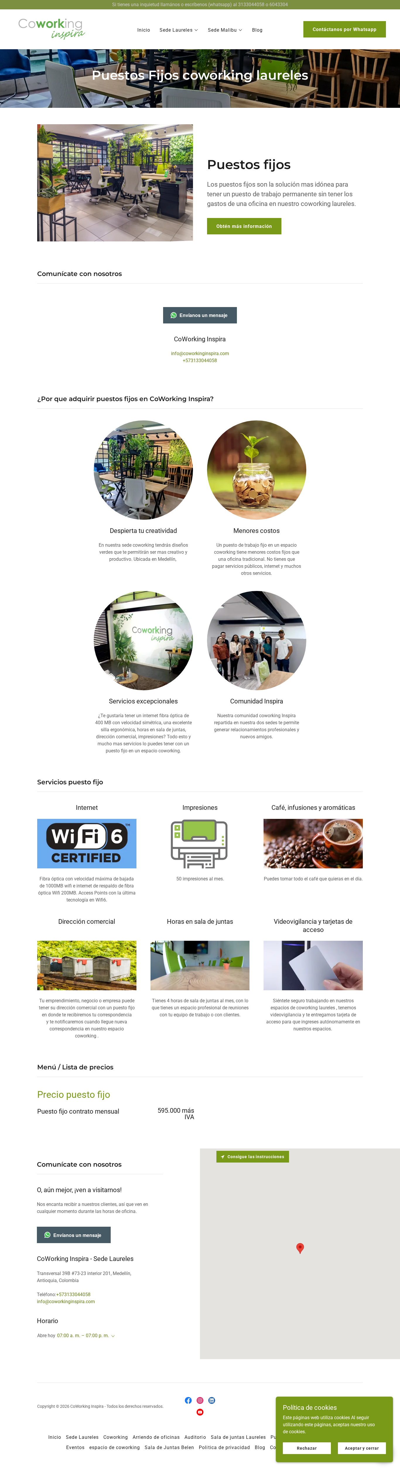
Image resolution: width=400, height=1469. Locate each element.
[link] (51, 29)
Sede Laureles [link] (82, 1437)
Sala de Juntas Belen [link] (169, 1447)
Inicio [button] (54, 1437)
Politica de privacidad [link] (224, 1447)
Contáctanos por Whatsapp (345, 29)
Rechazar (307, 1448)
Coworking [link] (115, 1437)
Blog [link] (257, 30)
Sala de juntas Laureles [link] (238, 1437)
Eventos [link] (75, 1447)
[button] (179, 30)
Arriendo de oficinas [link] (156, 1437)
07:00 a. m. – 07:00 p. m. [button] (83, 1335)
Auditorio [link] (195, 1437)
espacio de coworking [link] (114, 1447)
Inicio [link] (143, 30)
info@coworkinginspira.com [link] (200, 353)
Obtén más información (244, 226)
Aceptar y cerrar (362, 1448)
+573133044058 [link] (200, 360)
